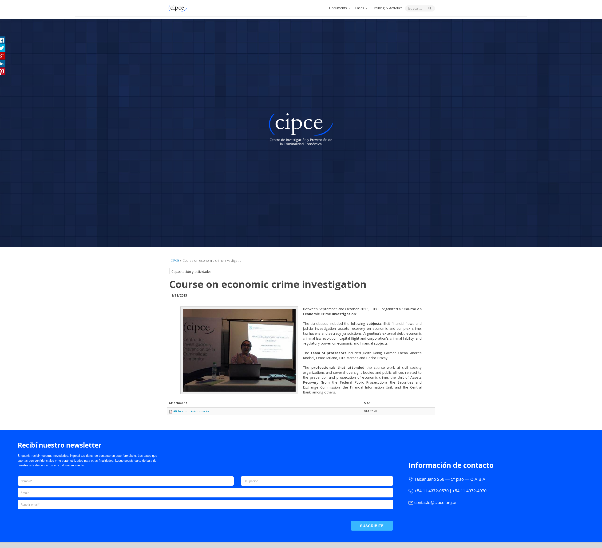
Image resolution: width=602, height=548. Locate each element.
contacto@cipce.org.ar (435, 502)
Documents (338, 8)
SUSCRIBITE (372, 526)
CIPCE (174, 260)
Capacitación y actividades (191, 271)
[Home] (178, 7)
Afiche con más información (191, 411)
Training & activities (387, 8)
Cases (360, 8)
